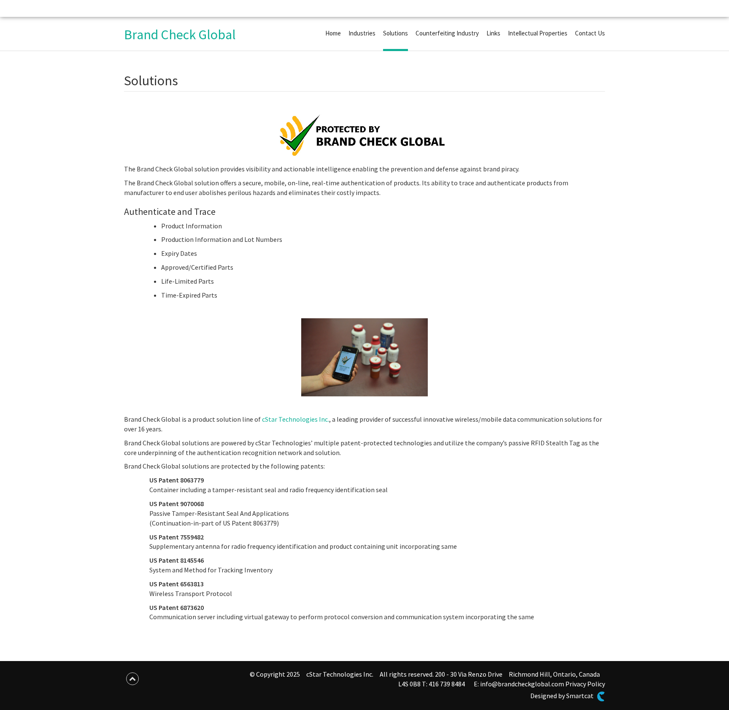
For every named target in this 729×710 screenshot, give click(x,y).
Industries (361, 33)
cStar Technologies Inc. (295, 419)
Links (493, 33)
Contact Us (590, 33)
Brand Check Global (180, 34)
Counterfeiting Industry (447, 33)
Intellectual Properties (537, 33)
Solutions (395, 33)
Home (333, 33)
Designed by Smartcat (562, 695)
